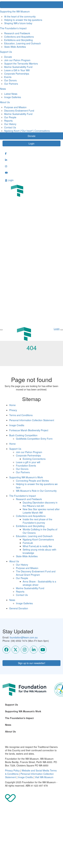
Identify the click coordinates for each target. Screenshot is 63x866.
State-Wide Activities (15, 46)
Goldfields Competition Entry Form (34, 438)
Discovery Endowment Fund (19, 110)
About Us (14, 561)
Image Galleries (12, 97)
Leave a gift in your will (28, 462)
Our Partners (11, 83)
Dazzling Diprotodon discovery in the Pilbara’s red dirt (40, 504)
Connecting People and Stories (32, 480)
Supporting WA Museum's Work (26, 477)
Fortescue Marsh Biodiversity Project (28, 430)
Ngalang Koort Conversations (38, 539)
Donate (8, 56)
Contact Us (10, 127)
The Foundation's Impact (22, 495)
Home (12, 405)
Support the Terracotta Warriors (21, 63)
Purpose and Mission (15, 107)
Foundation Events (26, 465)
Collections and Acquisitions (19, 36)
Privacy (13, 410)
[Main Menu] (1, 329)
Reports (8, 120)
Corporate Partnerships (16, 73)
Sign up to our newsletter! (31, 663)
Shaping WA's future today (18, 23)
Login (31, 143)
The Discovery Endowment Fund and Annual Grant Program (35, 573)
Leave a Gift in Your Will (17, 70)
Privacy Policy (12, 770)
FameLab (28, 542)
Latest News (10, 93)
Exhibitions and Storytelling (18, 40)
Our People (10, 117)
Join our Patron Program (17, 60)
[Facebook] (6, 649)
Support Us (15, 448)
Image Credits (16, 425)
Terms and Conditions (21, 415)
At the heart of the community (20, 16)
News (12, 600)
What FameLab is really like (37, 546)
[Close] (61, 329)
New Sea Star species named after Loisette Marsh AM (41, 511)
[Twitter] (15, 649)
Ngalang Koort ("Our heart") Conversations (27, 130)
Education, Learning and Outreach (22, 43)
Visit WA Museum (44, 777)
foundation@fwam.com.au (24, 637)
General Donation (18, 608)
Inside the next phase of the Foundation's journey (37, 521)
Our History (10, 124)
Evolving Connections (34, 458)
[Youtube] (43, 649)
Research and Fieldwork (17, 33)
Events (7, 77)
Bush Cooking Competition (23, 435)
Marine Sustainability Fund (18, 67)
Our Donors (10, 80)
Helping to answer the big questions (23, 20)
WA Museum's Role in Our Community (36, 490)
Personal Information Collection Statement (31, 420)
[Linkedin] (33, 649)
